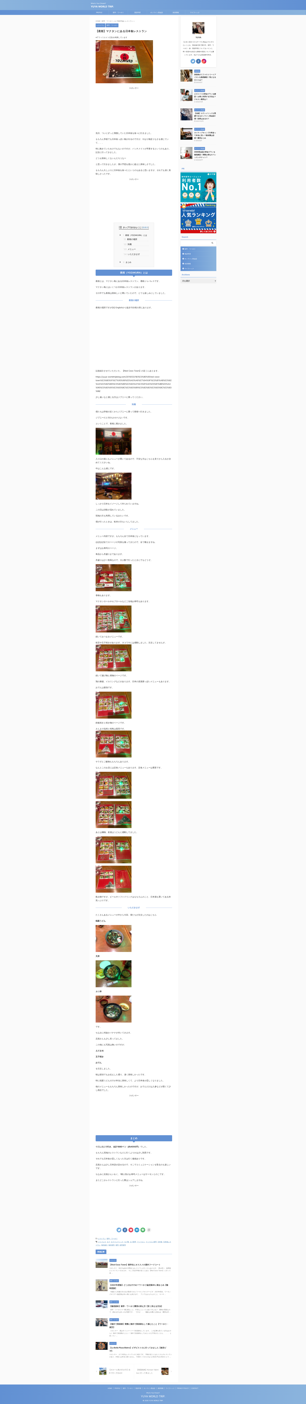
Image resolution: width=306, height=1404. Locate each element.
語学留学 (123, 1245)
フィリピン (141, 1242)
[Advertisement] (134, 108)
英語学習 (137, 12)
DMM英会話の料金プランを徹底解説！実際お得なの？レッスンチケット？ (205, 154)
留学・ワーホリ (118, 12)
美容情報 (176, 12)
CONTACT (194, 1388)
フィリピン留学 (151, 1242)
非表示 (145, 227)
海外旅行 (104, 1245)
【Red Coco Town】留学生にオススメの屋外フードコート (135, 1264)
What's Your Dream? (153, 1393)
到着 (128, 244)
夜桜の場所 (130, 239)
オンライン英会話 (156, 12)
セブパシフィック (117, 1242)
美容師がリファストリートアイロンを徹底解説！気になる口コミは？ (205, 77)
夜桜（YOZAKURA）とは (135, 235)
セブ (108, 1242)
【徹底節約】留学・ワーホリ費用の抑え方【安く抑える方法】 (136, 1306)
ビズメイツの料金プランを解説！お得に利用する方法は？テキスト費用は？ (205, 96)
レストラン (102, 1239)
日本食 (160, 1242)
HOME (110, 1388)
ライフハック (194, 12)
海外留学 (111, 1245)
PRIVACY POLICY (183, 1388)
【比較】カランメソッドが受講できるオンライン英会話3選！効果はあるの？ (205, 116)
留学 (117, 1245)
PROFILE (99, 12)
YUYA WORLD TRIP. (102, 6)
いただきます (132, 254)
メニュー (130, 249)
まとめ (127, 262)
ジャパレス (102, 1242)
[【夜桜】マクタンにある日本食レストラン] (136, 1230)
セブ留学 (133, 1242)
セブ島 (126, 1242)
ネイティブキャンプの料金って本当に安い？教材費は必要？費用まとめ (205, 135)
